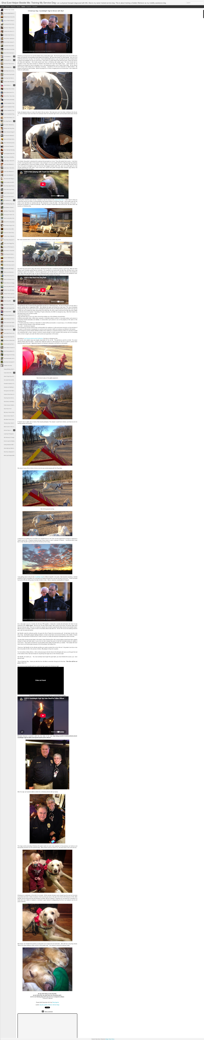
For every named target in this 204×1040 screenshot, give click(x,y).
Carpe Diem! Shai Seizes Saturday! (11, 372)
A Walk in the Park (8, 365)
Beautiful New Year (8, 527)
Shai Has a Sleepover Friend (10, 451)
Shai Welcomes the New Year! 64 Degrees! (13, 531)
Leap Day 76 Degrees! (9, 433)
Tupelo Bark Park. (59, 199)
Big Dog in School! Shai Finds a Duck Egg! (13, 412)
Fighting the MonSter (8, 624)
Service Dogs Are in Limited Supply (11, 617)
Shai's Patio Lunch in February (10, 484)
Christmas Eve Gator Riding (10, 538)
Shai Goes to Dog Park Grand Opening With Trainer (15, 304)
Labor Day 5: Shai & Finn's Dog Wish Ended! (13, 160)
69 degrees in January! (9, 523)
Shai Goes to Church (8, 595)
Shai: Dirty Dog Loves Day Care (11, 265)
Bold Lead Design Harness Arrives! (11, 606)
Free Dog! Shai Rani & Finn (10, 78)
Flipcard (7, 6)
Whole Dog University (8, 574)
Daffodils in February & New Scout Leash (13, 462)
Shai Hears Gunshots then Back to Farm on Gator (14, 563)
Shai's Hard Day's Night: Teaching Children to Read (15, 322)
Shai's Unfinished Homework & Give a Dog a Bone (15, 279)
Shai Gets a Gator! (8, 602)
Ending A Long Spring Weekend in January (13, 520)
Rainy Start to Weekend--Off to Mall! (11, 480)
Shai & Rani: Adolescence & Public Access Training (15, 38)
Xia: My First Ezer (7, 620)
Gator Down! (6, 581)
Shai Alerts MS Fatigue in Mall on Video (12, 178)
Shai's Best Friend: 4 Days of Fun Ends (12, 333)
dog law (41, 1004)
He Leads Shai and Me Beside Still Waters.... (13, 380)
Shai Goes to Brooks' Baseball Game (12, 340)
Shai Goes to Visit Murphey (10, 401)
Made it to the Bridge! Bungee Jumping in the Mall (14, 466)
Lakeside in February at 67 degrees (11, 469)
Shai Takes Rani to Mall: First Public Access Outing (15, 88)
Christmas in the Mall (8, 566)
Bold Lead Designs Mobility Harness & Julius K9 (14, 308)
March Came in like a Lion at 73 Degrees (13, 426)
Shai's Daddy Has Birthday (9, 182)
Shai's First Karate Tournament (10, 459)
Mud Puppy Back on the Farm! (10, 473)
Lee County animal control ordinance (33, 338)
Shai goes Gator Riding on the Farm (11, 491)
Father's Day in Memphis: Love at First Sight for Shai (15, 236)
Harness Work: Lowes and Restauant (12, 584)
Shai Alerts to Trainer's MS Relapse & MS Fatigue (14, 207)
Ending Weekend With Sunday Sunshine (13, 444)
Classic (2, 6)
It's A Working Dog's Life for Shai (11, 203)
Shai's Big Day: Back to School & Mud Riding (13, 448)
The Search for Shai (8, 610)
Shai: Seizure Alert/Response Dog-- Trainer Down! (15, 157)
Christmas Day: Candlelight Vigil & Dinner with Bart (15, 9)
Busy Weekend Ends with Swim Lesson (12, 588)
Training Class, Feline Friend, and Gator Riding (14, 423)
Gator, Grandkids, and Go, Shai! (11, 552)
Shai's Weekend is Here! (9, 505)
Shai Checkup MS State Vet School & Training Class (15, 99)
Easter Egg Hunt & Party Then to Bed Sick (13, 354)
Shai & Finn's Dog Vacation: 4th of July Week (13, 221)
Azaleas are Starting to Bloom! (10, 387)
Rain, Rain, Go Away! (8, 545)
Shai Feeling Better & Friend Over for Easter (13, 351)
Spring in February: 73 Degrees (11, 487)
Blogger (107, 1039)
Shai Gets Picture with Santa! (10, 559)
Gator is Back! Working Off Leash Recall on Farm (14, 570)
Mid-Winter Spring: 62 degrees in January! (13, 498)
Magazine (13, 6)
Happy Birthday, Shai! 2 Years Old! (11, 369)
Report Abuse (111, 1039)
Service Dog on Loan (8, 430)
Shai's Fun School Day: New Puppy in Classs (13, 232)
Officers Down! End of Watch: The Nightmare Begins (15, 17)
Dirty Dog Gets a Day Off (9, 502)
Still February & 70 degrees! (10, 437)
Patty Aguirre (55, 1002)
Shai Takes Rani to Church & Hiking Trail (12, 70)
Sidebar (23, 6)
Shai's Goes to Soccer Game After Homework (13, 347)
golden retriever (48, 1004)
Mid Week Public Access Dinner (11, 419)
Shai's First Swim (7, 599)
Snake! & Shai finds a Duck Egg (11, 394)
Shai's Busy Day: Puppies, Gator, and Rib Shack (14, 513)
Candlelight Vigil (39, 577)
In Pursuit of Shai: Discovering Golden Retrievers (14, 516)
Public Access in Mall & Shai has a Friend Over (14, 405)
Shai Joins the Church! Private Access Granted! (14, 196)
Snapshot (28, 6)
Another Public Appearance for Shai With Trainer (14, 293)
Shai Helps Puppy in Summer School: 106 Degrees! (15, 225)
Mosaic (18, 6)
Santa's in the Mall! (8, 577)
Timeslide (34, 6)
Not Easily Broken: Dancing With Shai (12, 311)
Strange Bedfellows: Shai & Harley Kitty (12, 541)
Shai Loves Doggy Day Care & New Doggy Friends (15, 243)
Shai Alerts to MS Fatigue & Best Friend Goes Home (15, 326)
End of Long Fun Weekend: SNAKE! (11, 441)
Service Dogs (56, 1004)
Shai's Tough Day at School (10, 376)
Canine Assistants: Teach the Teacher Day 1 (13, 110)
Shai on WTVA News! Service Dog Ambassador (14, 247)
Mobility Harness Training (9, 592)
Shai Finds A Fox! (7, 408)
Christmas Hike (7, 534)
